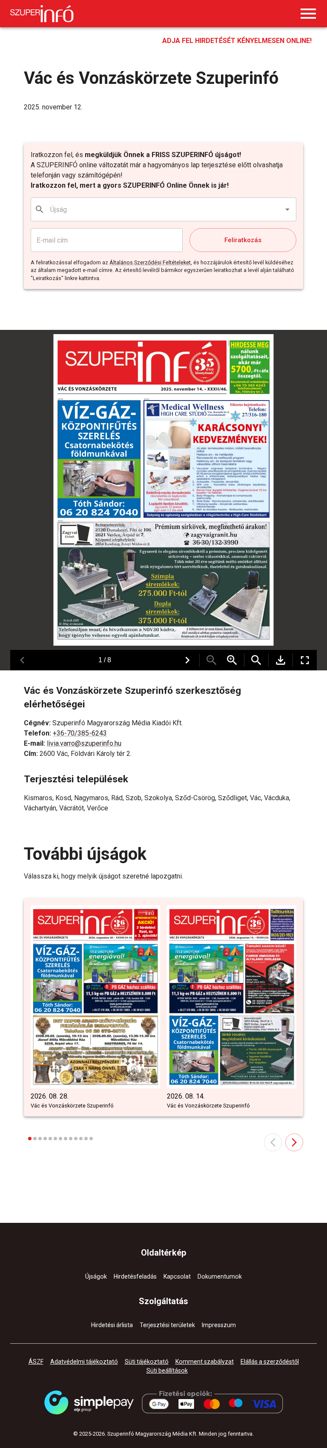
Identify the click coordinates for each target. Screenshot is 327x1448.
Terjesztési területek (167, 1325)
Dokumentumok (220, 1276)
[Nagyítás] (232, 660)
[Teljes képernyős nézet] (304, 660)
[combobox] (164, 209)
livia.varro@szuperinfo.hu (84, 743)
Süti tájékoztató (147, 1361)
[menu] (308, 13)
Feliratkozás (242, 240)
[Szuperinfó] (42, 13)
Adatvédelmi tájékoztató (84, 1361)
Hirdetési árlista (112, 1325)
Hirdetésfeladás (135, 1276)
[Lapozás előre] (187, 660)
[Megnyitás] (287, 209)
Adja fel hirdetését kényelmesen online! (237, 41)
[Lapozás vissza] (22, 660)
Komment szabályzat (204, 1361)
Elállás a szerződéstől (270, 1361)
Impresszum (219, 1325)
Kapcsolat (177, 1276)
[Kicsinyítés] (211, 660)
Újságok (96, 1276)
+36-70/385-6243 (80, 733)
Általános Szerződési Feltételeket (150, 262)
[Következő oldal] (294, 1142)
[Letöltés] (280, 660)
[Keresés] (256, 660)
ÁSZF (36, 1361)
